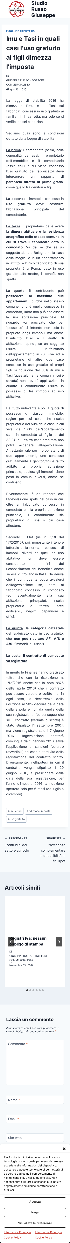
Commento (18, 1044)
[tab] (27, 990)
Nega (35, 1212)
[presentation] (35, 913)
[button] (64, 1149)
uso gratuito (16, 819)
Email (13, 1119)
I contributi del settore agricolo (17, 844)
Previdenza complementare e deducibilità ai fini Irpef (52, 850)
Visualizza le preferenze (35, 1223)
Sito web (15, 1138)
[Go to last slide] (11, 941)
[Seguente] (59, 941)
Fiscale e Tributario (20, 31)
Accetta (35, 1201)
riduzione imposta (39, 811)
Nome (14, 1100)
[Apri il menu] (61, 9)
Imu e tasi (15, 811)
